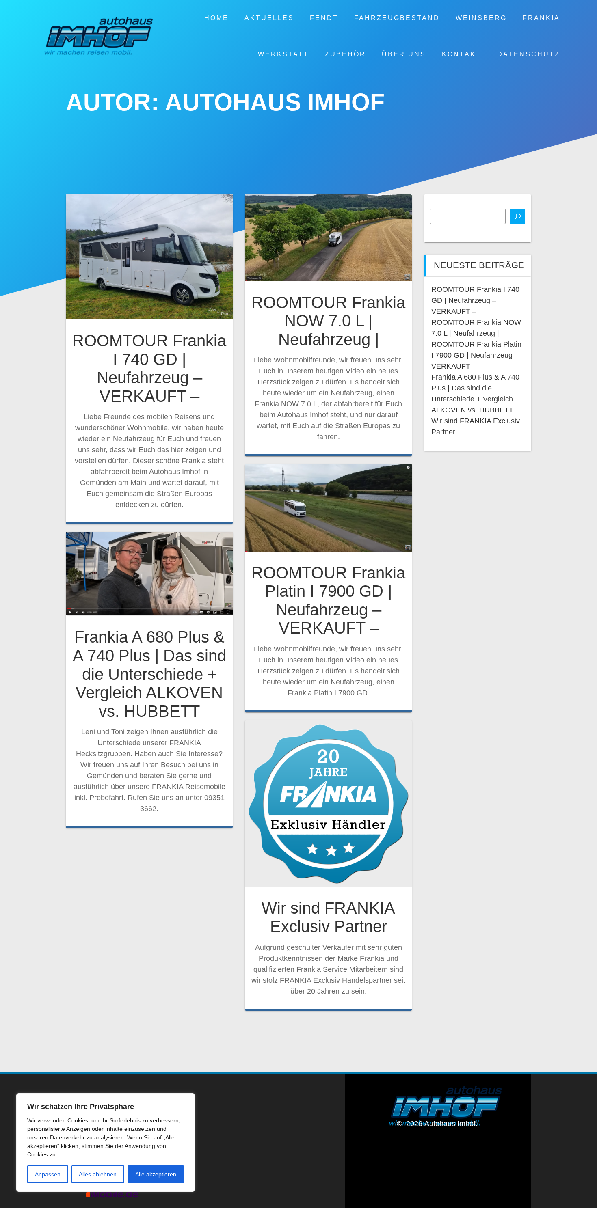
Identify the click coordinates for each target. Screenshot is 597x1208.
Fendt (324, 18)
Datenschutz (528, 54)
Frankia (541, 18)
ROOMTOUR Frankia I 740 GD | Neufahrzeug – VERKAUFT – (149, 368)
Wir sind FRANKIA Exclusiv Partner (328, 917)
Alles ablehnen (98, 1174)
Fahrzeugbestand (397, 18)
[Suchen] (517, 216)
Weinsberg (481, 18)
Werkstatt (283, 54)
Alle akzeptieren (155, 1174)
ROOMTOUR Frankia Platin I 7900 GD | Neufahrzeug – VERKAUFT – (328, 600)
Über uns (404, 54)
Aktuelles (269, 18)
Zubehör (345, 54)
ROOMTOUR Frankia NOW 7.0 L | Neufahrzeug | (328, 320)
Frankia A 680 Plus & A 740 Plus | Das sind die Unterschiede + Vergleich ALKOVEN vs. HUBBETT (149, 674)
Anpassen (48, 1174)
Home (216, 18)
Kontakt (461, 54)
